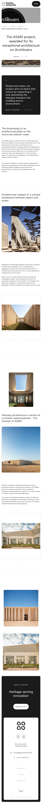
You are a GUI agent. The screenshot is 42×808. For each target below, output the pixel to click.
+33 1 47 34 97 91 (23, 758)
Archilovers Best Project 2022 (15, 29)
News (20, 26)
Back (5, 26)
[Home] (9, 4)
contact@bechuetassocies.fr (22, 753)
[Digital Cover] (21, 791)
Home (12, 26)
